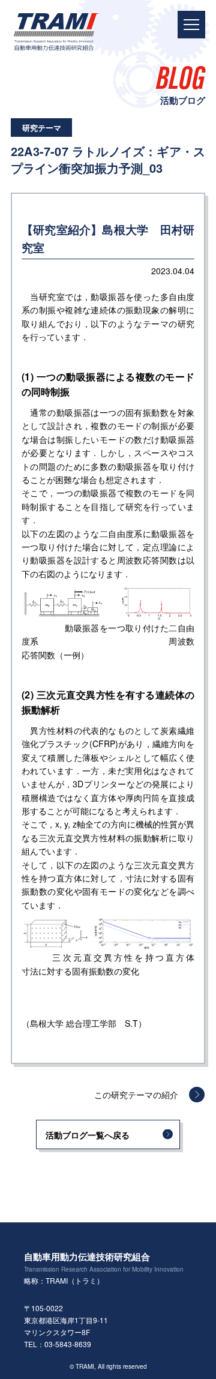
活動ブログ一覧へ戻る (88, 1135)
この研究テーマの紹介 (136, 1095)
